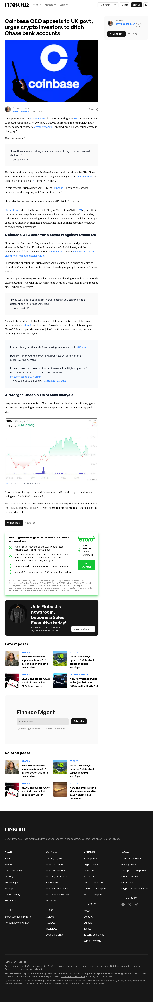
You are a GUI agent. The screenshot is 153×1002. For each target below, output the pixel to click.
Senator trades (55, 870)
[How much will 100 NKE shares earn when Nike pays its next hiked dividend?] (60, 789)
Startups (9, 888)
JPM (79, 210)
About (87, 910)
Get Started (86, 565)
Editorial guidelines (94, 934)
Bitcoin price (90, 876)
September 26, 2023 (55, 380)
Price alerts (52, 882)
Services (51, 851)
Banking (9, 876)
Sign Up (136, 4)
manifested (56, 251)
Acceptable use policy (133, 870)
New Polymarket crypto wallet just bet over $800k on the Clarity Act (84, 682)
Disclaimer (127, 882)
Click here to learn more (73, 976)
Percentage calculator (17, 922)
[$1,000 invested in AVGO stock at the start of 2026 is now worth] (12, 680)
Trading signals (54, 858)
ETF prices (89, 870)
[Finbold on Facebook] (123, 904)
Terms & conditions (132, 858)
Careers (88, 922)
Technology (11, 882)
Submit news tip (92, 940)
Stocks (26, 652)
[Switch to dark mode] (145, 4)
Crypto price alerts (57, 894)
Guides (50, 916)
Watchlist (51, 900)
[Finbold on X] (129, 904)
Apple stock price (93, 882)
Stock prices (90, 858)
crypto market (38, 118)
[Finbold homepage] (76, 829)
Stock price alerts (57, 888)
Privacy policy (128, 864)
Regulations (11, 900)
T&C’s (49, 729)
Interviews (51, 928)
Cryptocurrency (22, 111)
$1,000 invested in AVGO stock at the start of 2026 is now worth (36, 682)
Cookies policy (129, 876)
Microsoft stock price (95, 888)
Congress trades (56, 876)
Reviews (50, 922)
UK (76, 118)
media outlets (84, 176)
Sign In (125, 4)
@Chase (81, 347)
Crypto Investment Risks (134, 888)
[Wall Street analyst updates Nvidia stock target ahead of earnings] (60, 658)
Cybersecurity (12, 894)
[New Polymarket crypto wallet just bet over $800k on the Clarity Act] (60, 680)
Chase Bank (11, 210)
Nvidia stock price (93, 894)
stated (27, 325)
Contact (88, 916)
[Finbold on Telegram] (136, 904)
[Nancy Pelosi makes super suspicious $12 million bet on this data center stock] (12, 658)
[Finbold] (17, 5)
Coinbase (58, 187)
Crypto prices (91, 864)
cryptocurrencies (44, 126)
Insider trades (55, 864)
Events (87, 928)
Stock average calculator (18, 916)
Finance (9, 858)
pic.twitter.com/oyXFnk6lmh (25, 376)
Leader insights (54, 934)
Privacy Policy (59, 729)
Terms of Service (110, 839)
